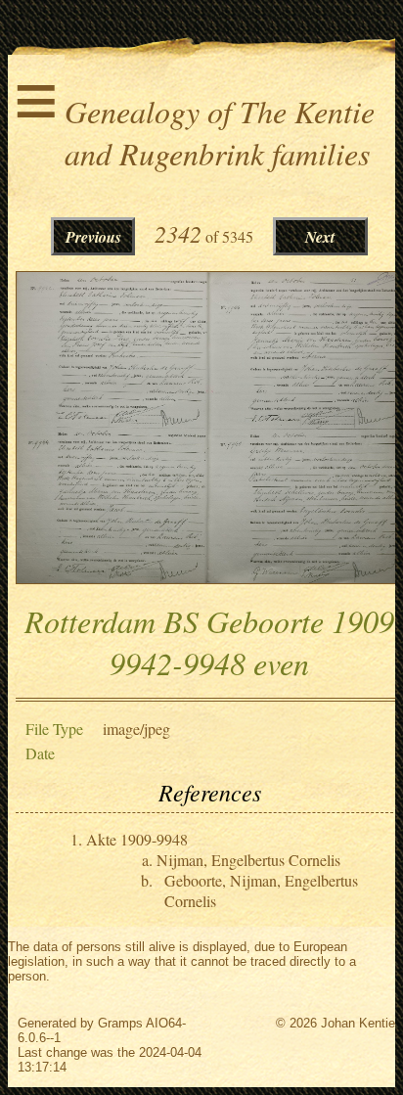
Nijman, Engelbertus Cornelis (248, 859)
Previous (93, 237)
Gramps (120, 1023)
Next (320, 237)
